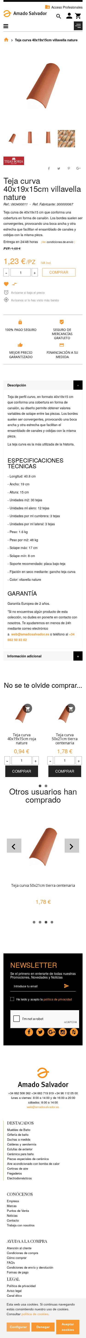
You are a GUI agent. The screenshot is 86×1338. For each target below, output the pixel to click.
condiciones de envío (60, 242)
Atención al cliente (19, 1248)
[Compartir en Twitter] (59, 168)
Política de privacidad (21, 1286)
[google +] (51, 1031)
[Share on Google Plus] (78, 168)
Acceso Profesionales (64, 7)
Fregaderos (14, 1173)
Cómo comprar (16, 1257)
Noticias (12, 1215)
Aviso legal (14, 1290)
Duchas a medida (18, 1139)
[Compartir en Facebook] (49, 168)
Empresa (13, 1201)
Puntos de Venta (18, 1210)
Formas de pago (17, 1272)
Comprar (58, 272)
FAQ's (11, 1262)
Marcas (12, 1206)
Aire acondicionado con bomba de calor (33, 1163)
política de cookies (35, 1314)
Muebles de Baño (18, 1129)
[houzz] (74, 1031)
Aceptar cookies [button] (68, 1327)
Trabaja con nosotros (21, 1225)
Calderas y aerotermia (21, 1144)
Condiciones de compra (22, 1253)
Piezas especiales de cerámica (28, 1159)
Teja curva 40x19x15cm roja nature (21, 738)
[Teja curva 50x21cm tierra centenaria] (65, 714)
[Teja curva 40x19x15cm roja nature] (21, 714)
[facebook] (29, 1031)
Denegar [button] (43, 1327)
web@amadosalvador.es (30, 634)
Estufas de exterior (19, 1149)
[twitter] (40, 1031)
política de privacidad (58, 999)
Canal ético (14, 1295)
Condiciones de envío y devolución (30, 1267)
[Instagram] (63, 1031)
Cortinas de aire (17, 1168)
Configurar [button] (18, 1327)
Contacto (13, 1220)
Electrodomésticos (19, 1178)
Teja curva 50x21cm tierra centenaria (65, 738)
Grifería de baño (17, 1134)
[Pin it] (68, 168)
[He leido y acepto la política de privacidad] (13, 999)
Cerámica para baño (20, 1154)
